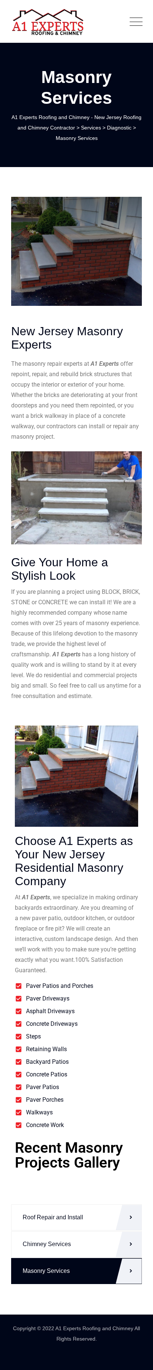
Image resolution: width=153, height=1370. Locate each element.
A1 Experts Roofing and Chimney (94, 1328)
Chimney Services (47, 1244)
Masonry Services (46, 1271)
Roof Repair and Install (53, 1217)
